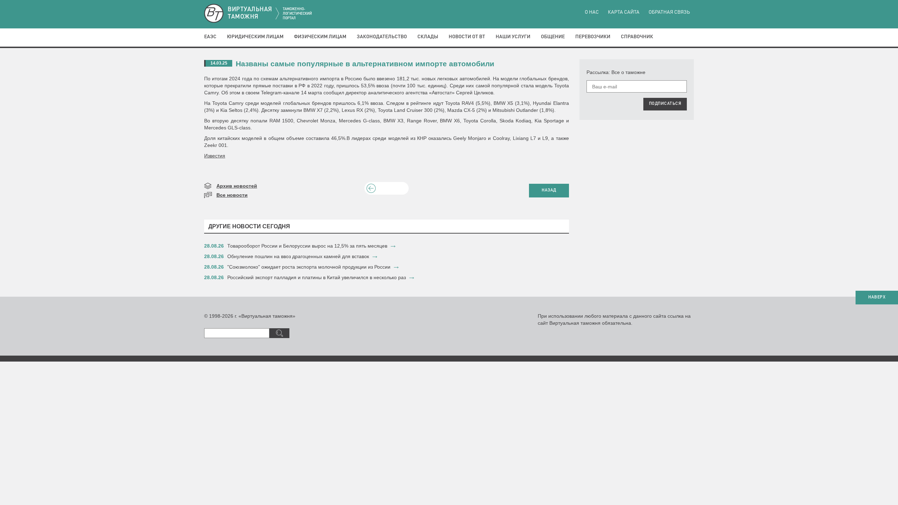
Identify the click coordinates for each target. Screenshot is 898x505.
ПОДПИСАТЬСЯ (665, 104)
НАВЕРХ (876, 297)
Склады (427, 36)
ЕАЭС (210, 36)
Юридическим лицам (255, 36)
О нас (592, 12)
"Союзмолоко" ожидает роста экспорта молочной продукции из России (308, 267)
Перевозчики (592, 36)
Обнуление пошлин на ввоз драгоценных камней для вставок (298, 256)
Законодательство (382, 36)
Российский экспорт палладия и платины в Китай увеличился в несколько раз (316, 277)
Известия (214, 156)
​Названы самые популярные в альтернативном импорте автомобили (365, 64)
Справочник (637, 36)
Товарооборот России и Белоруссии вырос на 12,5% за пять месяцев (307, 246)
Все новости (232, 195)
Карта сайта (623, 12)
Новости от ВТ (467, 36)
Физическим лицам (320, 36)
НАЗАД (549, 190)
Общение (553, 36)
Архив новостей (236, 186)
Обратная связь (669, 12)
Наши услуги (513, 36)
